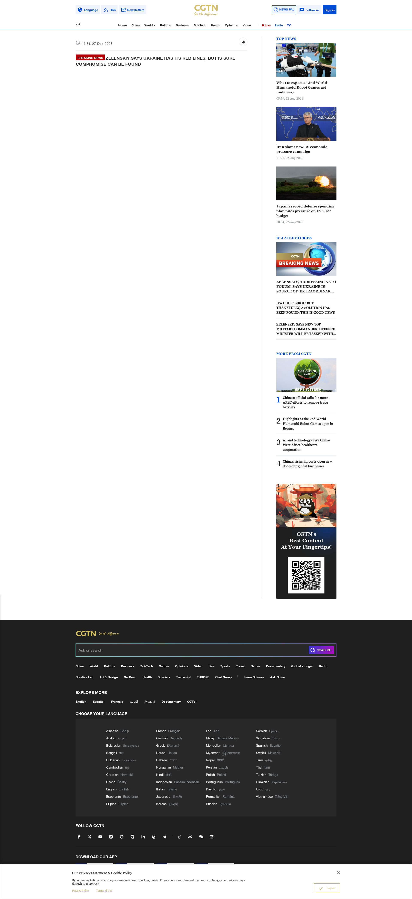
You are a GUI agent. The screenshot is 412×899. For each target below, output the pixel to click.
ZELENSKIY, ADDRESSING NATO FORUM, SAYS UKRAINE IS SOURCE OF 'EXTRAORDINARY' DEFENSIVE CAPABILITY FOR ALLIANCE (306, 287)
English (81, 701)
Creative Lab (85, 677)
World (149, 25)
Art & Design (109, 677)
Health (215, 25)
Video (247, 25)
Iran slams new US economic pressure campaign (301, 149)
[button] (282, 71)
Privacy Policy (80, 890)
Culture (164, 666)
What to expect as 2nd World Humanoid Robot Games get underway (301, 87)
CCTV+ (192, 701)
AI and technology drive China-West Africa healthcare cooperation (306, 444)
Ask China (277, 677)
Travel (240, 666)
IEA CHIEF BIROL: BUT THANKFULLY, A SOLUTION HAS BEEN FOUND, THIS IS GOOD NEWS (305, 307)
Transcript (183, 677)
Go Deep (130, 677)
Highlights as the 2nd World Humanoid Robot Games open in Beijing (308, 423)
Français (117, 701)
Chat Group (223, 677)
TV (289, 25)
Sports (225, 666)
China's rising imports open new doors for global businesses (307, 463)
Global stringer (302, 666)
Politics (165, 25)
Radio (278, 25)
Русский (149, 701)
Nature (255, 666)
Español (99, 701)
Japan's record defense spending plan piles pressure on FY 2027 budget (305, 211)
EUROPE (203, 677)
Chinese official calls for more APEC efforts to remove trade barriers (305, 402)
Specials (164, 677)
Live (267, 25)
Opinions (231, 25)
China (136, 25)
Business (182, 25)
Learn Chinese (254, 677)
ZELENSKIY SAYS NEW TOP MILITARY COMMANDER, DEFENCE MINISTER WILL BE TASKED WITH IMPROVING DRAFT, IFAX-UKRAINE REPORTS (306, 329)
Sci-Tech (200, 25)
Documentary (275, 666)
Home (122, 25)
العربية (134, 701)
